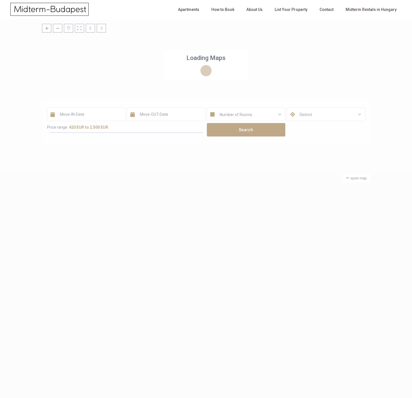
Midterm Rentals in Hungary (371, 9)
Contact (327, 9)
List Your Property (291, 9)
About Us (254, 9)
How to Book (222, 9)
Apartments (188, 9)
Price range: (57, 127)
